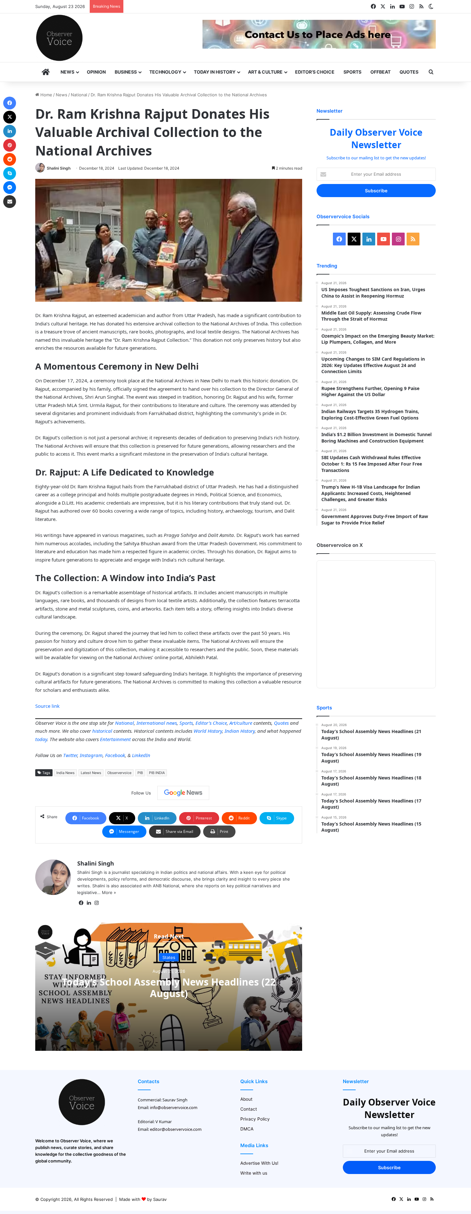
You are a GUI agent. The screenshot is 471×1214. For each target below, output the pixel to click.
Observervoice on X (340, 545)
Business (126, 72)
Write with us (253, 1173)
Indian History (240, 731)
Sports (352, 72)
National (79, 94)
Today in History (215, 72)
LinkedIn (141, 755)
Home (45, 94)
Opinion (96, 72)
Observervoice (119, 773)
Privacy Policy (255, 1119)
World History (208, 731)
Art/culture (240, 723)
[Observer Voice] (59, 38)
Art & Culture (265, 72)
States (168, 957)
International (150, 723)
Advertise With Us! (259, 1163)
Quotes (409, 72)
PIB (140, 773)
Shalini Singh (58, 168)
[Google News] (183, 793)
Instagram (91, 755)
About (246, 1099)
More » (109, 892)
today (41, 739)
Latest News (91, 773)
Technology (165, 72)
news (171, 723)
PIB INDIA (157, 773)
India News (65, 773)
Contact (248, 1109)
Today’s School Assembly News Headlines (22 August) (169, 987)
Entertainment (115, 739)
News (67, 72)
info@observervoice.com (173, 1107)
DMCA (246, 1128)
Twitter (70, 755)
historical (102, 731)
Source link (47, 706)
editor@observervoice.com (176, 1129)
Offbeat (380, 72)
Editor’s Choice (315, 72)
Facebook (115, 755)
